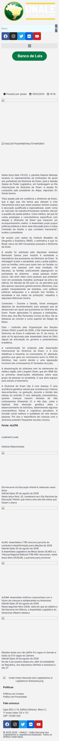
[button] (29, 45)
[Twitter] (21, 36)
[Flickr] (29, 36)
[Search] (56, 28)
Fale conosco (11, 703)
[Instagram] (13, 36)
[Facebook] (5, 36)
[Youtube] (37, 36)
